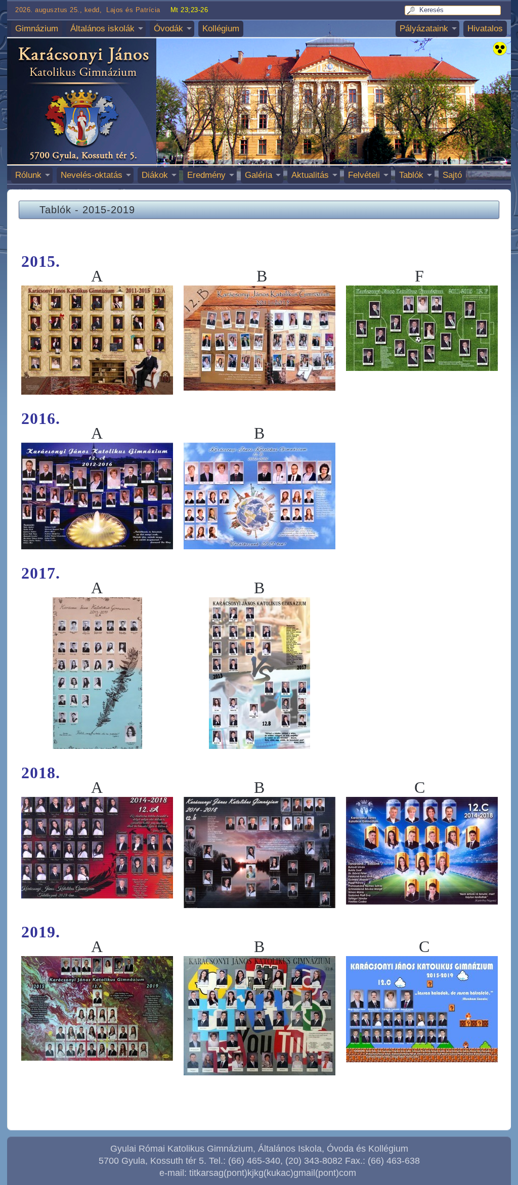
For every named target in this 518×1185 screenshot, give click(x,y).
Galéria (258, 175)
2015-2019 (108, 209)
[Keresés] (412, 10)
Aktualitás (310, 175)
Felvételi (364, 175)
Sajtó (452, 175)
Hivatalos (485, 28)
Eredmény (206, 175)
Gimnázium (36, 28)
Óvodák (168, 28)
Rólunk (28, 175)
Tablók (411, 175)
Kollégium (220, 28)
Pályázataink (424, 28)
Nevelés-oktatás (91, 175)
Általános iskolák (102, 28)
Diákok (155, 175)
